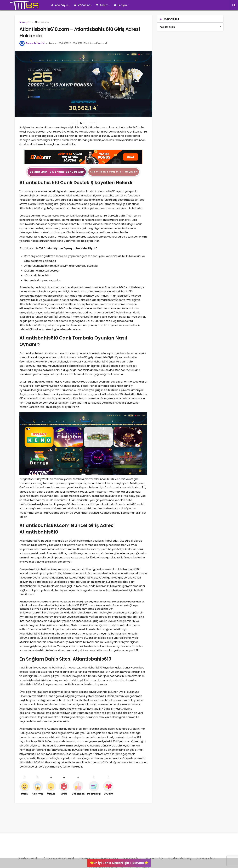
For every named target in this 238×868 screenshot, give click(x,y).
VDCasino (84, 5)
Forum (104, 5)
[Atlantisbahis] (83, 156)
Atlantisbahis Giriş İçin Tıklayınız (112, 171)
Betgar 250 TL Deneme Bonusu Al (55, 172)
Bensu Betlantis (35, 43)
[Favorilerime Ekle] (73, 122)
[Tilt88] (24, 5)
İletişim (122, 5)
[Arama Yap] (234, 5)
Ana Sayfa (61, 5)
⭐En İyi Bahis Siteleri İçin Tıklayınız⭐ (119, 863)
